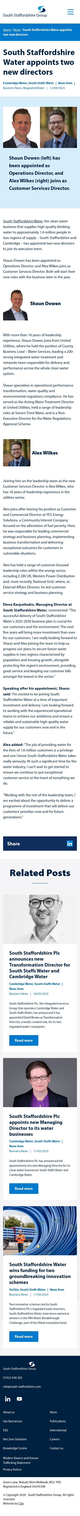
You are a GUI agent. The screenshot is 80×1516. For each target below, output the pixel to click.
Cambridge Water (15, 83)
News (17, 30)
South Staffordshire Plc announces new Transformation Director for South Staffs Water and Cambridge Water (39, 964)
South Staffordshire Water (22, 221)
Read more (24, 1040)
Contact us (56, 1448)
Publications (58, 1421)
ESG (5, 1430)
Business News (12, 88)
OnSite (14, 1290)
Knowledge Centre (15, 1448)
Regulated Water (34, 88)
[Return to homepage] (25, 12)
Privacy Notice (12, 1469)
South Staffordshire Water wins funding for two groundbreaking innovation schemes (40, 1273)
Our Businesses (12, 1421)
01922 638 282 (12, 1378)
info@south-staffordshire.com (22, 1387)
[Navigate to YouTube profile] (19, 1398)
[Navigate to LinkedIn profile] (7, 1398)
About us (9, 1412)
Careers (55, 1439)
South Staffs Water (41, 83)
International (58, 1430)
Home (7, 30)
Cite (21, 1503)
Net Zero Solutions (15, 1439)
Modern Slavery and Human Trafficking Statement (20, 1460)
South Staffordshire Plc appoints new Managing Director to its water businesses (35, 1125)
